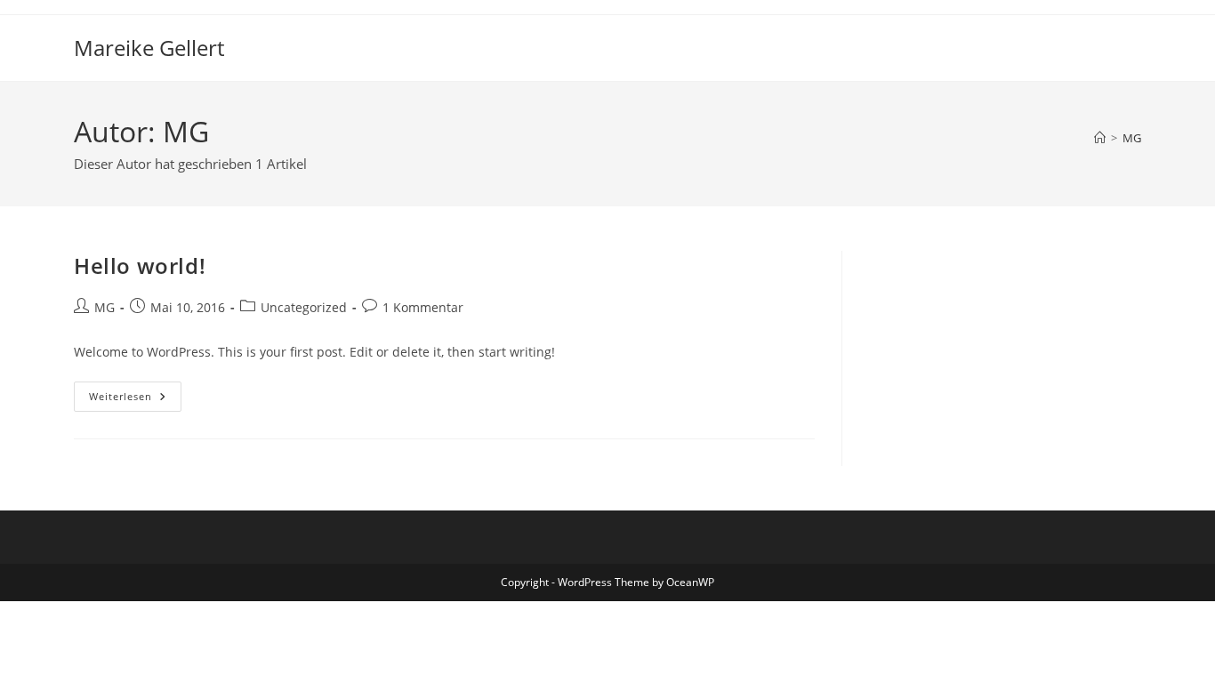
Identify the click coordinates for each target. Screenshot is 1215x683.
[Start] (1100, 138)
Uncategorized (304, 307)
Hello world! (139, 265)
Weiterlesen (135, 400)
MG (1131, 138)
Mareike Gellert (149, 47)
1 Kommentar (422, 307)
